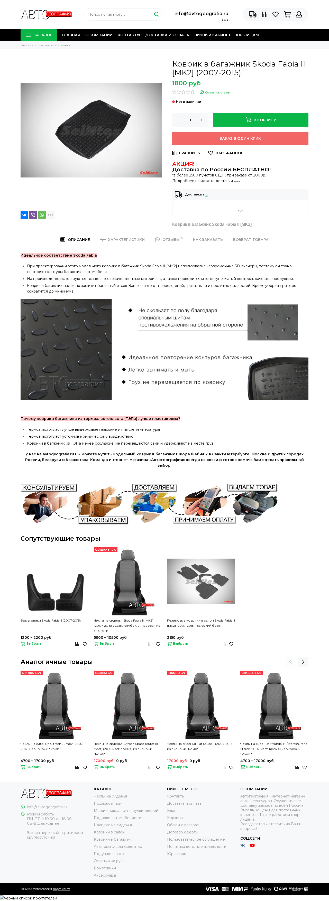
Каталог (42, 35)
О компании (99, 35)
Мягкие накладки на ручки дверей (126, 810)
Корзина (175, 817)
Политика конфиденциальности (196, 846)
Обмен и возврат (183, 825)
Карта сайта (61, 889)
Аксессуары (105, 875)
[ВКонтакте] (24, 215)
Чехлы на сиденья (110, 796)
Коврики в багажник (113, 839)
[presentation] (290, 662)
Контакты (129, 35)
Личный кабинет (212, 35)
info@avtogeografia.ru (202, 13)
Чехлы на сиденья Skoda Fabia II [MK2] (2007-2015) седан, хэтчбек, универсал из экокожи (127, 625)
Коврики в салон (109, 832)
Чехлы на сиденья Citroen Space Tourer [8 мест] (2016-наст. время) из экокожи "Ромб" (126, 749)
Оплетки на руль (109, 861)
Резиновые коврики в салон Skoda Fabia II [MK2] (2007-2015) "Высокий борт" (201, 622)
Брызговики (105, 868)
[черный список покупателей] (28, 898)
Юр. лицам (247, 35)
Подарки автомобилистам (118, 817)
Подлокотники (107, 803)
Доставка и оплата (167, 35)
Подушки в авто (109, 853)
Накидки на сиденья (113, 825)
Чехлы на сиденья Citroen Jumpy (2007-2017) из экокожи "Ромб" (52, 746)
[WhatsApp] (42, 215)
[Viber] (33, 215)
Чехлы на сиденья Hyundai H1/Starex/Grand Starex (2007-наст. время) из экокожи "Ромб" (273, 749)
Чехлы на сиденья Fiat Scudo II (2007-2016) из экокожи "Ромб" (200, 746)
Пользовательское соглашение (196, 839)
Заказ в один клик (240, 138)
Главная (71, 35)
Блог (171, 810)
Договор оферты (182, 832)
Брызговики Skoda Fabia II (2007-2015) (51, 620)
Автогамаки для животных (118, 846)
